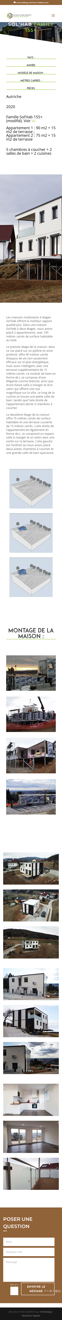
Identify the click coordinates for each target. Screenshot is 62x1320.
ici (33, 120)
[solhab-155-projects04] (31, 773)
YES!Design (46, 1311)
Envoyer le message (36, 1289)
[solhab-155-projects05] (31, 731)
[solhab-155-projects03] (31, 814)
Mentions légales (31, 1315)
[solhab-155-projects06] (31, 690)
